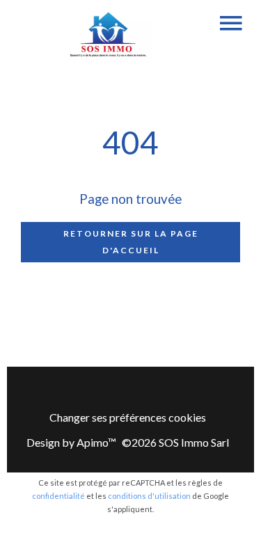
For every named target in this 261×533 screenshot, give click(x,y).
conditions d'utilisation (149, 495)
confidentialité (58, 495)
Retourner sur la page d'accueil (130, 241)
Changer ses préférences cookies (127, 417)
